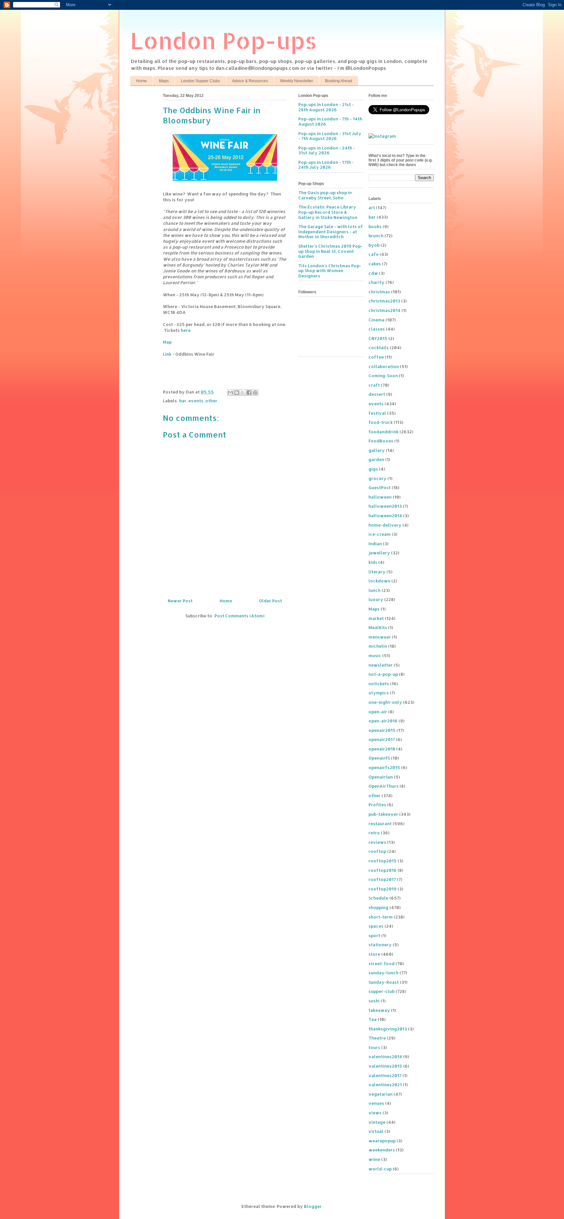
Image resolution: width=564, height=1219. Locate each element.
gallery (376, 450)
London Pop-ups (223, 40)
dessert (376, 394)
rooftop (377, 851)
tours (374, 1047)
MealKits (377, 627)
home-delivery (384, 525)
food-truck (380, 422)
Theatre (377, 1038)
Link (167, 354)
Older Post (270, 600)
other (211, 400)
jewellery (379, 552)
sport (374, 935)
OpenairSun (380, 776)
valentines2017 (384, 1075)
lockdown (379, 580)
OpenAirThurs (383, 786)
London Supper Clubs (200, 81)
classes (376, 329)
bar (182, 400)
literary (376, 571)
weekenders (381, 1149)
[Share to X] (243, 392)
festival (377, 413)
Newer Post (180, 600)
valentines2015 (385, 1066)
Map (167, 342)
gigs (373, 468)
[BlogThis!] (236, 392)
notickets (378, 683)
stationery (380, 944)
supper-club (381, 991)
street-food (381, 963)
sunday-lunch (383, 972)
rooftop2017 (382, 879)
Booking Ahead (338, 81)
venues (376, 1103)
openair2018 (381, 748)
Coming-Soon (383, 375)
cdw (373, 273)
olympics (378, 692)
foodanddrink (383, 431)
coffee (376, 357)
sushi (374, 1000)
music (374, 655)
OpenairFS (379, 758)
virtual (376, 1131)
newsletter (380, 665)
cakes (374, 263)
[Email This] (230, 392)
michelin (377, 646)
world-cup (380, 1168)
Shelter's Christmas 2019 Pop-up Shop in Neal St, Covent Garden (330, 251)
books (375, 226)
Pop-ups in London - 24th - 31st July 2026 (326, 150)
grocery (377, 478)
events (195, 400)
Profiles (377, 804)
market (376, 618)
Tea (372, 1019)
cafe (373, 254)
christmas (379, 291)
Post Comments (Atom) (239, 615)
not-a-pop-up (383, 674)
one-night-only (385, 702)
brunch (376, 235)
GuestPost (379, 487)
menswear (379, 637)
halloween (380, 497)
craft (374, 385)
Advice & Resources (250, 81)
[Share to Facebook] (249, 392)
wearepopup (382, 1140)
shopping (378, 907)
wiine (374, 1159)
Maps (164, 81)
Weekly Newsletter (296, 81)
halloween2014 (385, 515)
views (375, 1112)
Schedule (378, 898)
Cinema (376, 319)
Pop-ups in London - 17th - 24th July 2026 (326, 165)
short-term (380, 916)
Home (141, 81)
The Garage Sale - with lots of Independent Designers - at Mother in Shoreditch (330, 231)
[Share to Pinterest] (255, 392)
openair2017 (381, 739)
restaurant (380, 823)
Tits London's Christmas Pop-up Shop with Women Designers (329, 270)
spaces (376, 926)
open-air (377, 711)
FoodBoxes (380, 440)
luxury (375, 599)
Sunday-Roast (383, 982)
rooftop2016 (382, 870)
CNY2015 (377, 338)
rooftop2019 (382, 888)
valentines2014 (385, 1056)
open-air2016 (383, 720)
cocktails (378, 347)
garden (376, 459)
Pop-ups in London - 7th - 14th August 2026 (330, 121)
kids (372, 562)
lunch (374, 590)
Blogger (313, 1206)
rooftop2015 (382, 860)
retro (374, 832)
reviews (377, 842)
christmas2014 (384, 310)
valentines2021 (385, 1084)
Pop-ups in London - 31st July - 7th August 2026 (329, 136)
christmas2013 (384, 300)
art (371, 207)
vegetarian (380, 1094)
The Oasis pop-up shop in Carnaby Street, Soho (325, 195)
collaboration (383, 366)
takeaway (379, 1010)
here (186, 330)
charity (376, 282)
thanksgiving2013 (387, 1028)
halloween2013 (385, 506)
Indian (375, 543)
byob (374, 245)
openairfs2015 (384, 767)
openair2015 (382, 730)
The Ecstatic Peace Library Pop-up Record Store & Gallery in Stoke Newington (327, 212)
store (374, 954)
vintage (376, 1122)
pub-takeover (383, 814)
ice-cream (379, 534)
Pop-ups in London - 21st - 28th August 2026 (326, 107)
